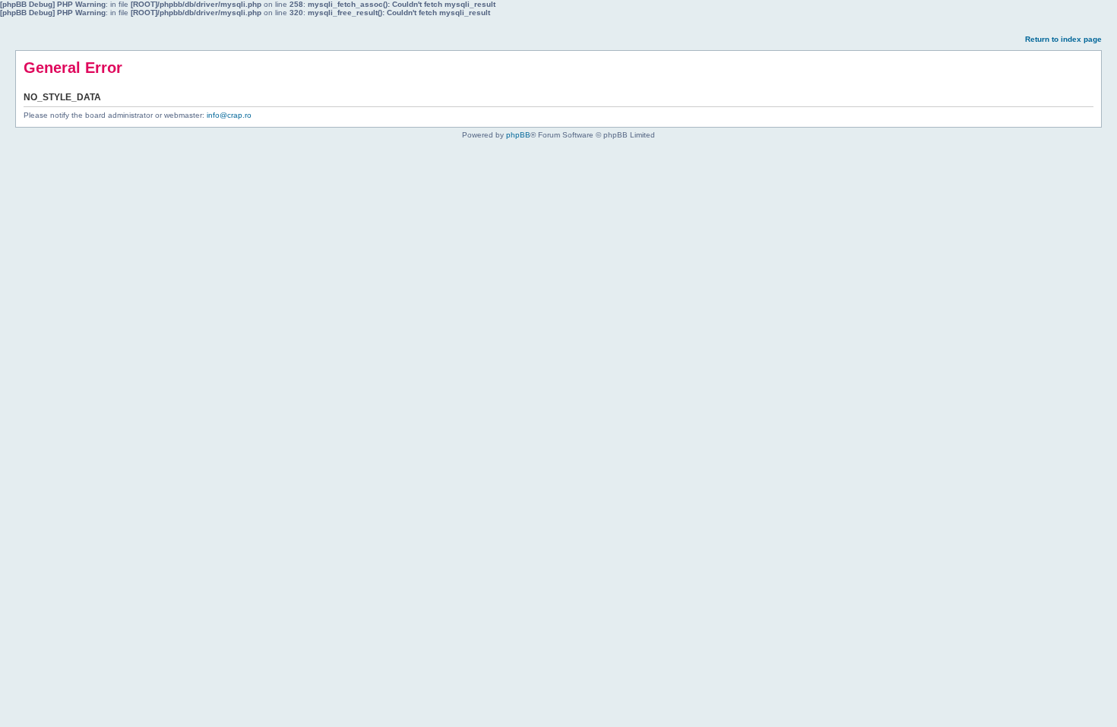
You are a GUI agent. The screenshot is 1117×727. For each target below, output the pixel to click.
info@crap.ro (229, 115)
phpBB (518, 135)
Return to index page (1063, 39)
